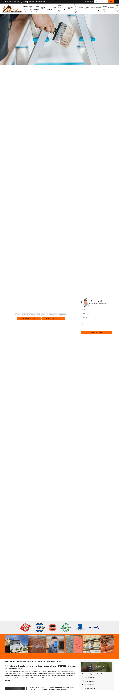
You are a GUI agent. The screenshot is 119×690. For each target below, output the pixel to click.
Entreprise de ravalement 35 (36, 9)
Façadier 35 (65, 8)
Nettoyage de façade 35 (98, 9)
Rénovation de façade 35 (43, 9)
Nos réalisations (29, 318)
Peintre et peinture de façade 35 (76, 8)
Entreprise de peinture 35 (25, 9)
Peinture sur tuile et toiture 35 (60, 9)
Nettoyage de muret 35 (93, 9)
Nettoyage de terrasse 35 (104, 9)
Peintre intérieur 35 (87, 9)
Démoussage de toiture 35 (111, 9)
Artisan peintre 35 (54, 9)
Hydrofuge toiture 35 (49, 8)
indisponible (13, 2)
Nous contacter (53, 318)
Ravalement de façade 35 (81, 9)
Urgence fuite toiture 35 (31, 9)
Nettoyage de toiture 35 (70, 9)
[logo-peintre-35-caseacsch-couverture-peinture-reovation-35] (12, 9)
